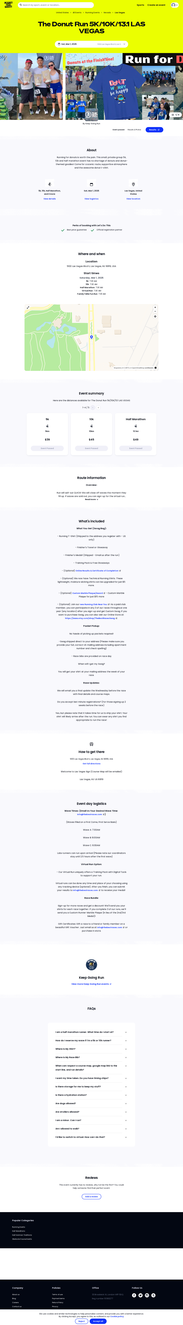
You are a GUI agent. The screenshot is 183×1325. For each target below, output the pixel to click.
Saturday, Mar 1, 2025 (92, 277)
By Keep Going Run (91, 123)
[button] (91, 337)
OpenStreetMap (138, 368)
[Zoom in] (155, 307)
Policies (56, 1287)
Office (95, 1287)
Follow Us (137, 1287)
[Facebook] (135, 1298)
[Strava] (154, 1298)
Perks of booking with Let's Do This (92, 225)
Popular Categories (23, 1220)
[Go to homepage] (9, 5)
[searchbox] (56, 5)
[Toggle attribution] (155, 367)
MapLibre (117, 368)
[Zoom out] (155, 311)
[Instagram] (148, 1298)
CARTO (127, 368)
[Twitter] (141, 1298)
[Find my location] (155, 316)
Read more (90, 499)
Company (17, 1287)
